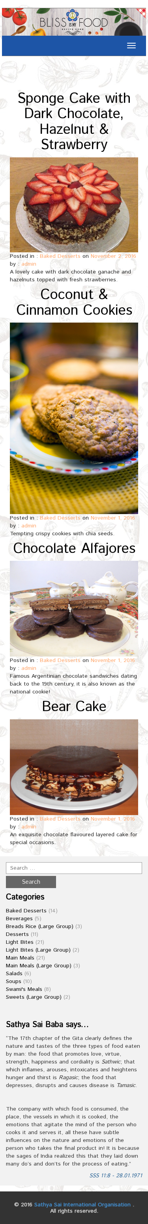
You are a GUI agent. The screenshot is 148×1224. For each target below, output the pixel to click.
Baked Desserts (60, 256)
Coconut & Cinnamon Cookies (74, 303)
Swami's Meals (24, 989)
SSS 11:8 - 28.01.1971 (115, 1176)
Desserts (17, 934)
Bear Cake (74, 707)
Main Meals (20, 958)
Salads (14, 974)
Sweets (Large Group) (34, 997)
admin (28, 264)
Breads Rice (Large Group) (39, 926)
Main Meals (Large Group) (38, 966)
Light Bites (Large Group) (38, 950)
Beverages (19, 919)
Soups (13, 981)
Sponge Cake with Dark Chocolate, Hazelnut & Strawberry (74, 122)
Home (62, 80)
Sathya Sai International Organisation (82, 1205)
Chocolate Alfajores (74, 549)
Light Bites (20, 942)
